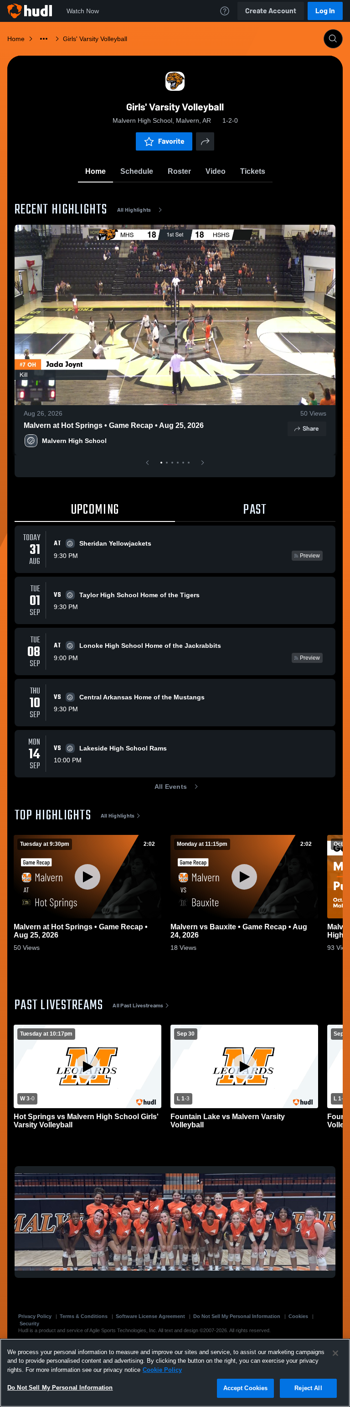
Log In (325, 11)
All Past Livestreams (138, 1005)
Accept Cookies (245, 1388)
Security (29, 1323)
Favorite (171, 141)
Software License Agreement (150, 1316)
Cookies (298, 1316)
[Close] (335, 1353)
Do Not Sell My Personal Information (236, 1316)
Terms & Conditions (84, 1316)
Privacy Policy (34, 1316)
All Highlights (134, 209)
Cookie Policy (162, 1369)
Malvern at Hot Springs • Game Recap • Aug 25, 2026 (114, 425)
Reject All (308, 1388)
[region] (175, 1373)
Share (311, 428)
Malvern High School (74, 440)
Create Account (270, 11)
